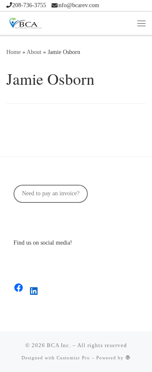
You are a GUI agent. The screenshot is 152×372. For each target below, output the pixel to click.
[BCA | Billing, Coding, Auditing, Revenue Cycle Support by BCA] (25, 22)
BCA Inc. (59, 345)
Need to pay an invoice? (50, 193)
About (34, 52)
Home (13, 52)
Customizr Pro (73, 357)
